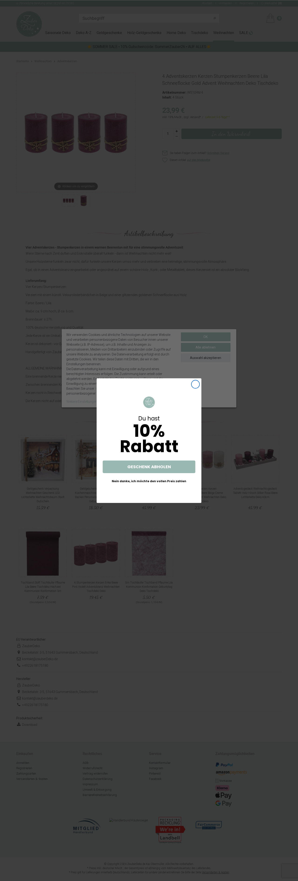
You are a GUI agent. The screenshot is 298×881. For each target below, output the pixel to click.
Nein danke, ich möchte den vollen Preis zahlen (149, 481)
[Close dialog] (195, 384)
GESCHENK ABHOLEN (149, 467)
